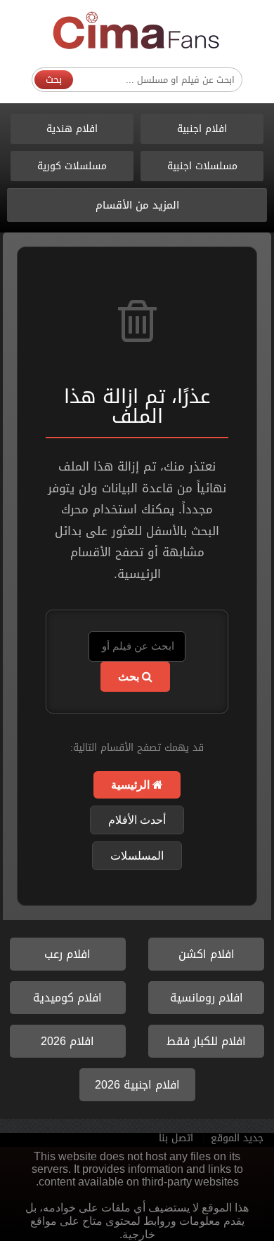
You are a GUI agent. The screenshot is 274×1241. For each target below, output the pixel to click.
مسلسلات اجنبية (202, 166)
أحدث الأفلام (137, 820)
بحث (54, 79)
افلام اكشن (206, 954)
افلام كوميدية (67, 998)
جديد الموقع (237, 1138)
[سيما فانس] (137, 31)
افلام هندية (72, 128)
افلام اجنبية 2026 (137, 1085)
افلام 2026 (67, 1041)
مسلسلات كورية (72, 166)
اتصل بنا (176, 1138)
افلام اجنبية (202, 128)
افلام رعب (67, 954)
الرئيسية (131, 785)
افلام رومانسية (206, 998)
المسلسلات (137, 856)
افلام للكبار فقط (206, 1041)
